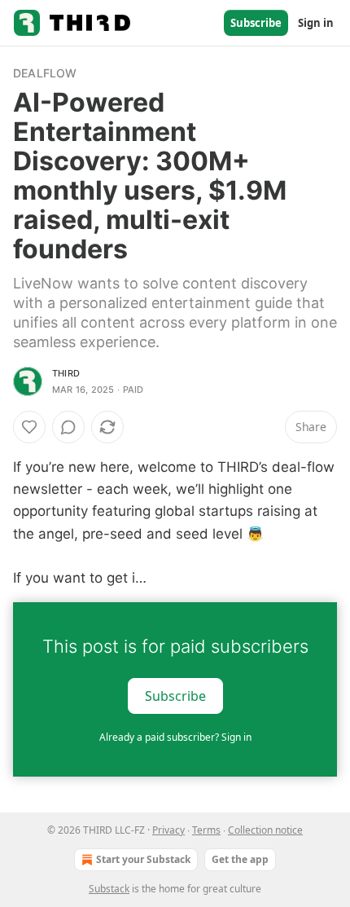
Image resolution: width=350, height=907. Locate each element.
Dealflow (45, 73)
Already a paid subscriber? (175, 737)
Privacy (168, 830)
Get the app (240, 859)
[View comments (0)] (68, 427)
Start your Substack (143, 859)
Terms (206, 830)
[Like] (29, 427)
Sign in (316, 22)
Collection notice (265, 830)
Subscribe (256, 22)
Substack (109, 889)
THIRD (66, 373)
